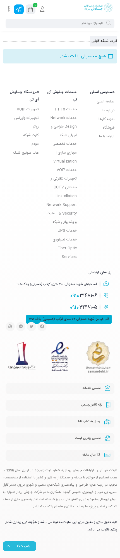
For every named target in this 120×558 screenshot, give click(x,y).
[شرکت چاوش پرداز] (98, 9)
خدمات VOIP (67, 170)
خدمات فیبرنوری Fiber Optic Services (65, 248)
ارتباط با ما (106, 136)
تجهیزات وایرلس (26, 118)
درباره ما (108, 110)
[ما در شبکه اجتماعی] (19, 9)
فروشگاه (108, 128)
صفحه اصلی (105, 102)
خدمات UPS (67, 231)
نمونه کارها (106, 119)
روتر (36, 127)
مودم (35, 144)
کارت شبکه (31, 135)
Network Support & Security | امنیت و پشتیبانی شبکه (62, 213)
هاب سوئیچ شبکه (26, 153)
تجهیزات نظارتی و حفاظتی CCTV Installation (64, 187)
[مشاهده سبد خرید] (30, 10)
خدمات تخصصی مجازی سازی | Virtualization (64, 152)
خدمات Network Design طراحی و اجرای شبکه (64, 126)
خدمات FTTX (66, 109)
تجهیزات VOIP (28, 109)
